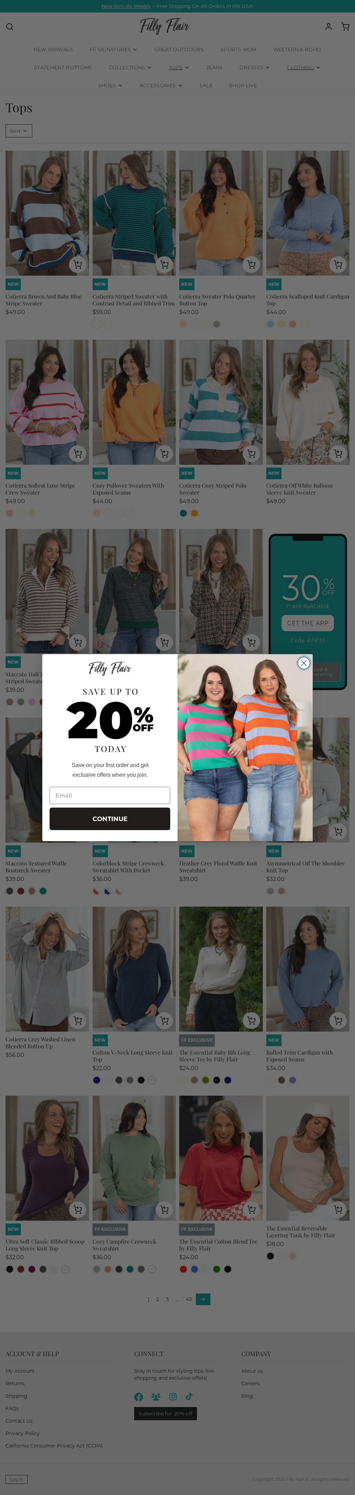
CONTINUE (110, 819)
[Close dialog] (304, 663)
